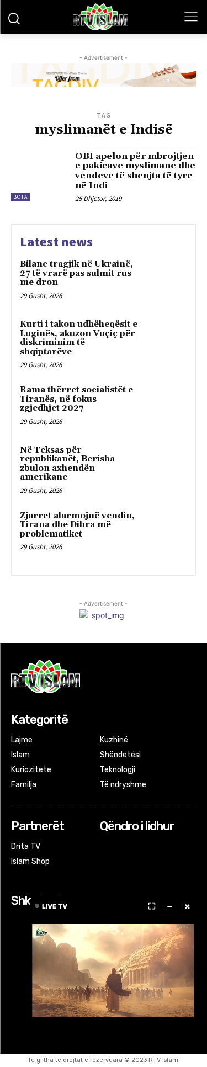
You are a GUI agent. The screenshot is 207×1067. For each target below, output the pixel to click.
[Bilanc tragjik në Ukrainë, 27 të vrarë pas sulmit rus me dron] (165, 279)
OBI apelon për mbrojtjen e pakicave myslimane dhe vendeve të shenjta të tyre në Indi (135, 171)
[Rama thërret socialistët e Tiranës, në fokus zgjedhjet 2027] (165, 405)
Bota (20, 196)
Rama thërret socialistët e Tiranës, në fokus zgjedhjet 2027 (76, 399)
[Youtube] (151, 847)
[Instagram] (121, 847)
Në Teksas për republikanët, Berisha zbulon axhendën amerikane (67, 464)
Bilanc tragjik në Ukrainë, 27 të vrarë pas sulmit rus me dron (76, 273)
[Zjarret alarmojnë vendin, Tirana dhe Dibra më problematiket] (165, 531)
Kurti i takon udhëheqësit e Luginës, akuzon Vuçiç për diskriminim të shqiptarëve (78, 338)
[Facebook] (107, 847)
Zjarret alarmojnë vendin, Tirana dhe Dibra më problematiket (77, 525)
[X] (136, 847)
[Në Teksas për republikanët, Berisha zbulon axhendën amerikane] (165, 465)
